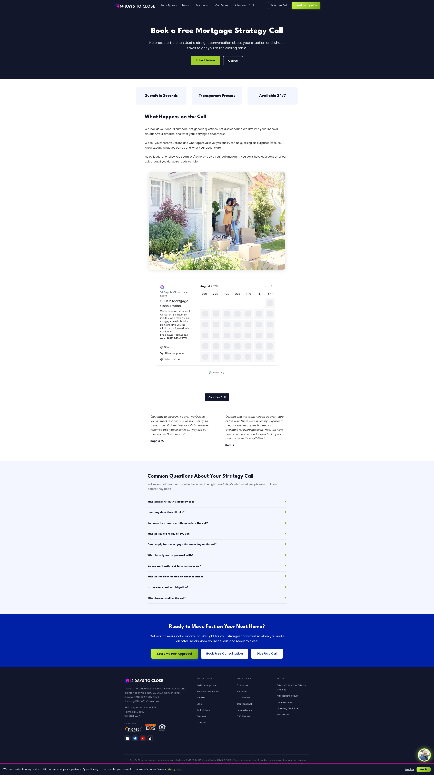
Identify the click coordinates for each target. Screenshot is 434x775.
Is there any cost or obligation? (167, 587)
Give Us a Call (279, 5)
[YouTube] (143, 738)
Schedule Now (205, 60)
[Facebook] (135, 738)
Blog (199, 704)
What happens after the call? (166, 598)
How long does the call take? (166, 512)
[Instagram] (127, 738)
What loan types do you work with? (170, 555)
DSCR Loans (243, 716)
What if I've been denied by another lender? (176, 576)
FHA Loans (242, 685)
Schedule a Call (244, 5)
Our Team (222, 5)
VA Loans (242, 691)
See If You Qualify (306, 5)
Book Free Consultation (224, 653)
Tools (186, 5)
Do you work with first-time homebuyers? (174, 566)
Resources (203, 5)
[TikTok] (150, 738)
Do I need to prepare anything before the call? (177, 523)
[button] (424, 755)
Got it (423, 769)
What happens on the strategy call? (170, 502)
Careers (201, 722)
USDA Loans (243, 697)
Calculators (203, 710)
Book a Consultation (208, 691)
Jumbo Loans (244, 710)
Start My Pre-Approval (174, 654)
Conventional (244, 704)
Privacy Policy (284, 685)
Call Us (233, 61)
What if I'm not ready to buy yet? (169, 534)
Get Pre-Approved (207, 685)
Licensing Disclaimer (288, 708)
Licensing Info (284, 702)
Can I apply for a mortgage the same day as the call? (182, 544)
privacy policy (175, 769)
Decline (409, 769)
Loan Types (169, 5)
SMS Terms (283, 714)
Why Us (201, 697)
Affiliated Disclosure (288, 695)
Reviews (201, 716)
